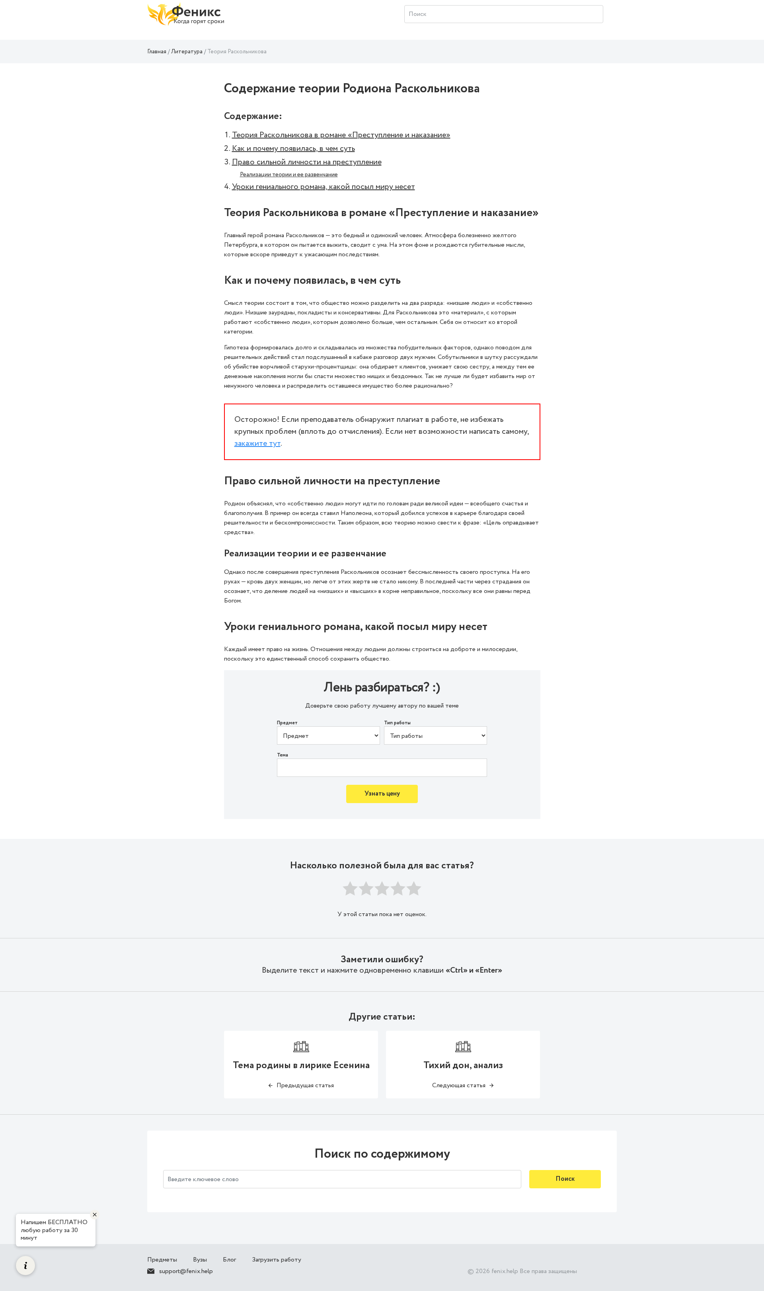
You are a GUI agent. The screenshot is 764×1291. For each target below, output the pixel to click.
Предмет (287, 723)
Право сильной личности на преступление (307, 162)
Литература (187, 52)
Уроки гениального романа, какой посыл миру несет (323, 187)
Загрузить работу (276, 1259)
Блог (229, 1259)
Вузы (200, 1259)
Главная (156, 52)
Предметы (162, 1259)
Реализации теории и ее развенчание (289, 174)
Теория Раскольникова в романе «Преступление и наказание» (341, 135)
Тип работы (397, 723)
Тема (282, 755)
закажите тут (257, 443)
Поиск (565, 1179)
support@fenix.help (186, 1271)
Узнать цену (382, 793)
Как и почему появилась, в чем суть (293, 148)
